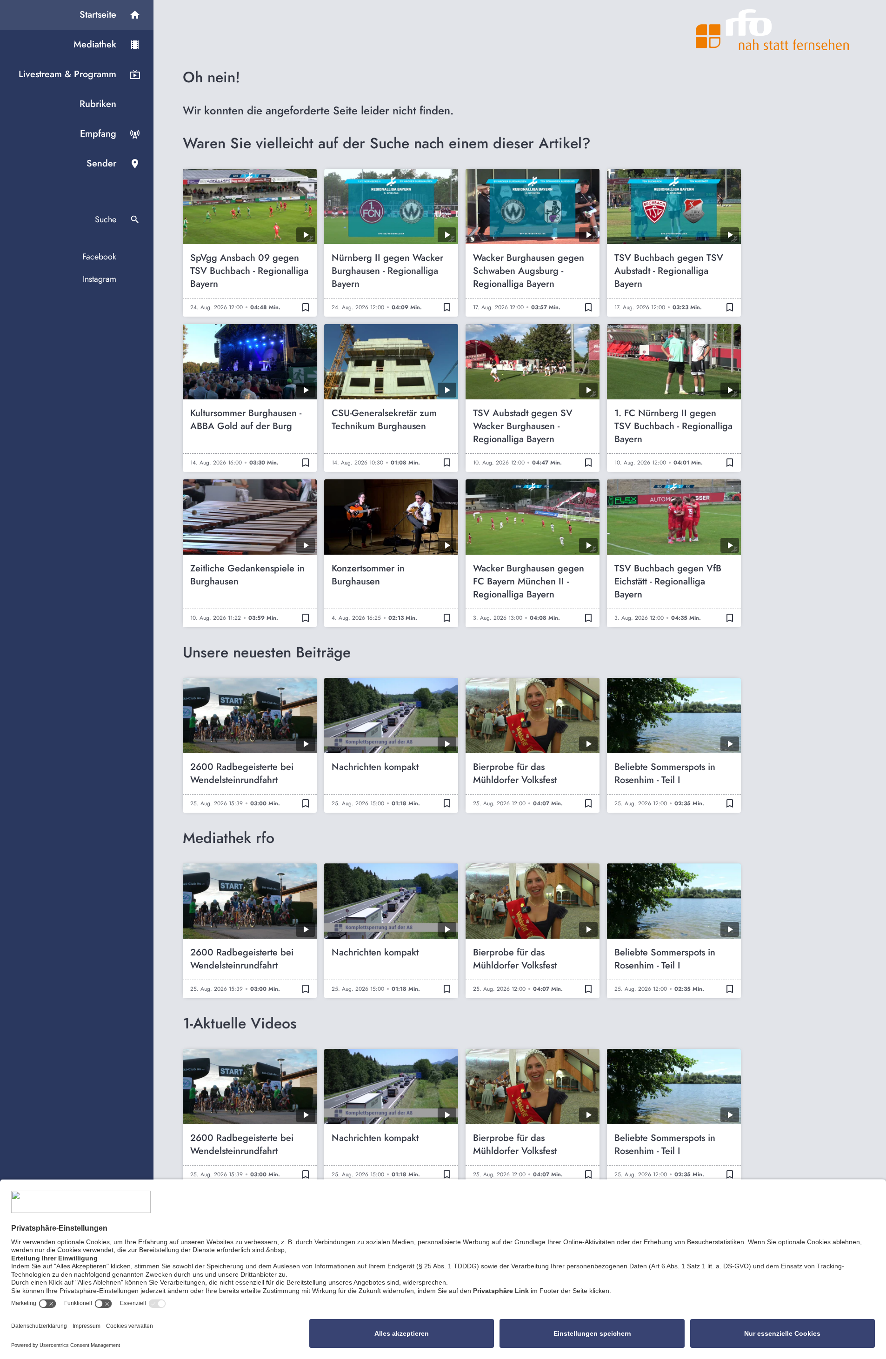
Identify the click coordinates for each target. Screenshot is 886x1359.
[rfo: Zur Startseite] (772, 29)
